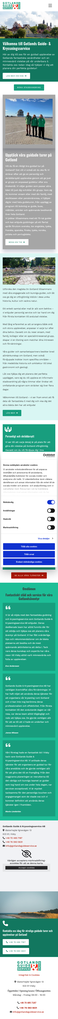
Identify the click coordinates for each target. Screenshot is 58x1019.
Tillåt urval (29, 554)
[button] (16, 76)
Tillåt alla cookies (29, 546)
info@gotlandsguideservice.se (21, 846)
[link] (26, 854)
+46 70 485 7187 (14, 838)
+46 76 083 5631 (14, 842)
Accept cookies (26, 867)
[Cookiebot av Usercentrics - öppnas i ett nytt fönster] (43, 455)
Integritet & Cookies (29, 975)
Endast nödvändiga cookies (29, 562)
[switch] (51, 510)
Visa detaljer (44, 538)
